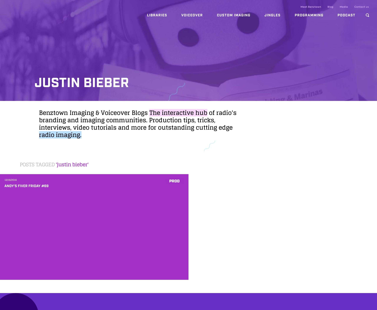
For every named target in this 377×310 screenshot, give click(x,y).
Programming (309, 15)
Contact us (361, 7)
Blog (330, 7)
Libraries (157, 15)
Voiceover (192, 15)
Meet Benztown (311, 7)
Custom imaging (233, 15)
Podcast (346, 15)
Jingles (272, 15)
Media (344, 7)
